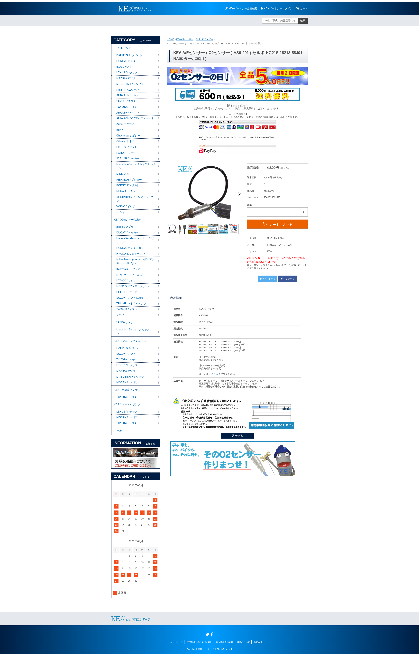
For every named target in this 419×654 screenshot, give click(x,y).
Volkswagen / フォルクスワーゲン (135, 198)
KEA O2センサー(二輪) (127, 219)
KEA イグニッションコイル (130, 340)
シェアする (288, 279)
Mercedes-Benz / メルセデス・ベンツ (135, 166)
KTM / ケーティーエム (129, 274)
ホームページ (176, 642)
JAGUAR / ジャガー (128, 158)
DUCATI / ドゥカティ (128, 232)
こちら (214, 374)
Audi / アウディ (125, 124)
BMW (119, 129)
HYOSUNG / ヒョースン (130, 253)
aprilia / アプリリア (127, 226)
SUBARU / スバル (126, 95)
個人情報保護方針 (224, 642)
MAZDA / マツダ (125, 78)
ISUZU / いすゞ (125, 66)
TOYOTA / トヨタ (126, 107)
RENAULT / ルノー (127, 191)
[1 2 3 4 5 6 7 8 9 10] (277, 212)
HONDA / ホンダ (126, 61)
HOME (170, 39)
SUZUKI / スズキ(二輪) (129, 297)
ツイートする (268, 279)
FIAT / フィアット (126, 147)
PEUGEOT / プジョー (129, 179)
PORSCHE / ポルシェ (129, 185)
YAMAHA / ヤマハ (126, 309)
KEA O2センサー (184, 39)
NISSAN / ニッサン (127, 89)
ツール (118, 430)
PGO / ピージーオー (128, 292)
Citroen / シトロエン (128, 141)
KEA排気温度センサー (127, 389)
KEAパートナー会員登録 (242, 8)
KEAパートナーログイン (278, 8)
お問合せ (258, 642)
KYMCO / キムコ (126, 280)
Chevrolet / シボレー (128, 135)
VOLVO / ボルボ (125, 206)
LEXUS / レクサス (127, 72)
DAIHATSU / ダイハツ (129, 55)
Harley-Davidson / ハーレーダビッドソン (135, 240)
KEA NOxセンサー (125, 322)
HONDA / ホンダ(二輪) (129, 248)
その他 (120, 212)
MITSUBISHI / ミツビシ (130, 84)
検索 (302, 20)
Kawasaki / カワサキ (128, 269)
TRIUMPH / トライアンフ (131, 303)
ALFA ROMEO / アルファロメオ (135, 118)
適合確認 (237, 435)
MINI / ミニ (122, 174)
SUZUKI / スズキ (204, 39)
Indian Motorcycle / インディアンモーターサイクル (135, 261)
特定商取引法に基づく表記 (199, 642)
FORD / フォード (126, 152)
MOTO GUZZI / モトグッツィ (133, 286)
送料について (243, 642)
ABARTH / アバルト (128, 112)
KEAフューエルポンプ (127, 404)
